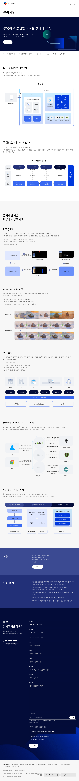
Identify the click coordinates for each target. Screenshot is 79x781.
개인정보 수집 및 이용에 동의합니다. (40, 736)
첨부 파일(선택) (32, 714)
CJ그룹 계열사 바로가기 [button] (50, 775)
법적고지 (22, 764)
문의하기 (62, 54)
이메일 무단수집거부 (29, 764)
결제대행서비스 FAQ (9, 766)
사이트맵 (17, 766)
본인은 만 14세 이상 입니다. (38, 740)
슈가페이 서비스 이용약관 (64, 764)
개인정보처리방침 (6, 764)
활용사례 (39, 54)
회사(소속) (31, 666)
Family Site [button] (64, 775)
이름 (30, 642)
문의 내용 (31, 682)
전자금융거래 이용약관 (52, 764)
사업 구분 (31, 629)
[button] (70, 3)
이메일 (30, 650)
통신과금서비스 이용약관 (41, 764)
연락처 (30, 658)
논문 (47, 54)
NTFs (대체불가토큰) (9, 54)
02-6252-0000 (11, 641)
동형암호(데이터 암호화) (26, 54)
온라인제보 (14, 764)
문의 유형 (31, 621)
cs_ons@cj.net (34, 773)
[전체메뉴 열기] (74, 3)
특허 (54, 54)
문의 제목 (31, 674)
